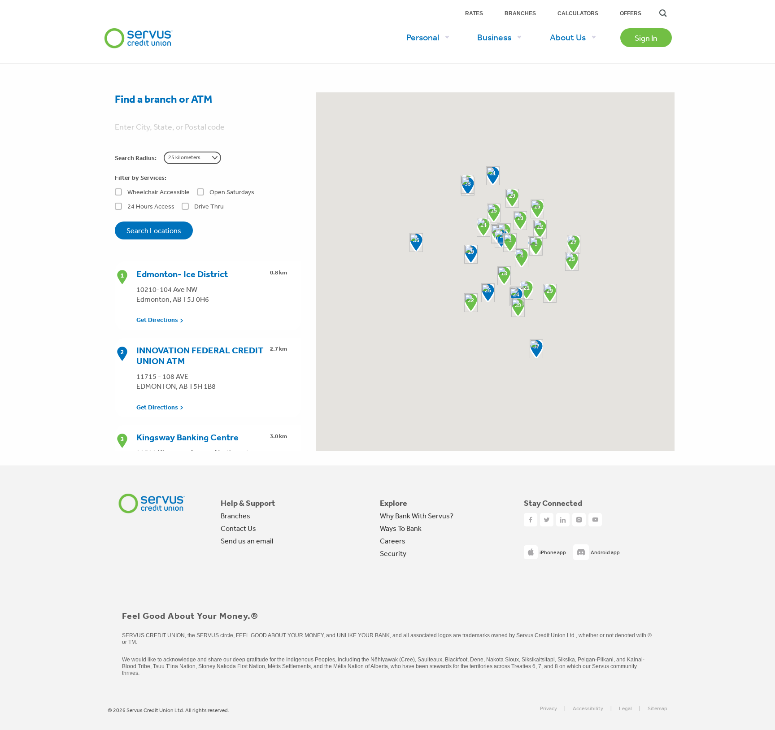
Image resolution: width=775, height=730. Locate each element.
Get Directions (157, 320)
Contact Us (238, 528)
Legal (625, 708)
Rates (474, 13)
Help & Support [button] (248, 503)
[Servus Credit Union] (138, 24)
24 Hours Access (150, 206)
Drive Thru (209, 206)
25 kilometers (184, 157)
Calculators (577, 13)
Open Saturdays (231, 192)
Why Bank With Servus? (416, 515)
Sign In (646, 38)
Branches (520, 13)
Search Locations (153, 230)
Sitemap (657, 708)
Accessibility (588, 708)
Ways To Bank (401, 528)
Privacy (548, 708)
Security (393, 553)
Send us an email (247, 540)
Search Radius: (136, 158)
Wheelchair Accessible (158, 192)
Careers (392, 540)
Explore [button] (393, 503)
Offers (630, 13)
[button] (510, 242)
